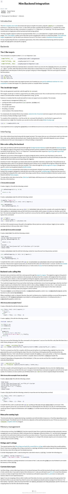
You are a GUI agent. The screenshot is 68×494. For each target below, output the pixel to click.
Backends (4, 46)
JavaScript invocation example (10, 230)
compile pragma (46, 171)
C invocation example (7, 183)
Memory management (10, 426)
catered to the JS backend (35, 114)
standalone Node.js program (54, 37)
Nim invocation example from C (10, 303)
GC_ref (52, 472)
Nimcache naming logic (9, 414)
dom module (63, 263)
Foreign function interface (38, 147)
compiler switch (11, 421)
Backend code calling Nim (10, 272)
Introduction (6, 21)
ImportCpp (51, 151)
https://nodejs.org (48, 120)
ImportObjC (60, 151)
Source (2, 8)
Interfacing (5, 131)
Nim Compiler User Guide (10, 25)
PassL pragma (14, 175)
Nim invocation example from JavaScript (14, 375)
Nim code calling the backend (12, 144)
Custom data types (8, 467)
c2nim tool (25, 177)
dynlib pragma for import (50, 165)
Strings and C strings (8, 443)
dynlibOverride (7, 169)
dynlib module (27, 167)
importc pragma (61, 147)
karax (40, 265)
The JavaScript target (9, 88)
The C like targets (10, 35)
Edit (6, 8)
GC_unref (49, 474)
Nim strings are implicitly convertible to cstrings (29, 446)
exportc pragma (41, 275)
